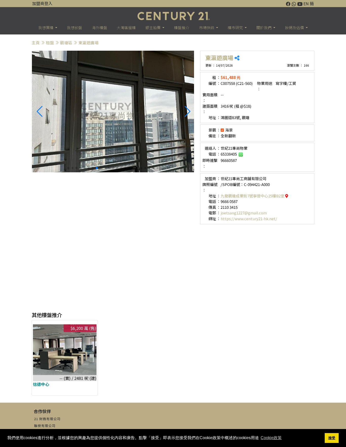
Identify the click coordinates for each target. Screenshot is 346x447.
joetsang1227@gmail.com (244, 212)
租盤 (50, 43)
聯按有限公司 (44, 425)
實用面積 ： (210, 97)
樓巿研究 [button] (236, 27)
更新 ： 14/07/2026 (219, 65)
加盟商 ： (213, 178)
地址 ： (214, 117)
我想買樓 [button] (46, 27)
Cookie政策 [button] (271, 438)
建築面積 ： (210, 109)
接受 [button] (331, 438)
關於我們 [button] (264, 27)
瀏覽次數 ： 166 (298, 65)
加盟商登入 (42, 3)
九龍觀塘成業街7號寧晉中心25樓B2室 (253, 195)
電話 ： (214, 154)
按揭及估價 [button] (295, 27)
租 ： (216, 77)
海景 (229, 130)
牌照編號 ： (210, 187)
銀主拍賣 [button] (153, 27)
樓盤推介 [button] (181, 27)
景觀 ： (214, 130)
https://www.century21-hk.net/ (249, 218)
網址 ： (214, 218)
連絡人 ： (213, 148)
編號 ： (214, 83)
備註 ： (214, 135)
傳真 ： (214, 207)
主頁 (36, 43)
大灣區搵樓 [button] (126, 27)
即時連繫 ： (210, 163)
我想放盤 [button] (74, 27)
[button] (188, 111)
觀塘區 (66, 43)
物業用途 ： (264, 86)
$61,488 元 (230, 77)
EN (306, 4)
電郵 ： (214, 212)
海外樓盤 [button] (99, 27)
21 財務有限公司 (47, 418)
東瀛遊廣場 (88, 43)
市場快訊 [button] (207, 27)
